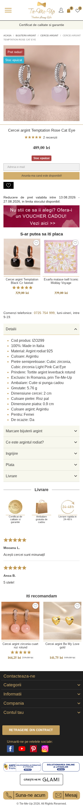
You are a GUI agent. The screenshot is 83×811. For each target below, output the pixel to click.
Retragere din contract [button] (31, 730)
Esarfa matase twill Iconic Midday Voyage (61, 281)
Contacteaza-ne (19, 676)
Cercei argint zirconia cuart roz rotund (20, 645)
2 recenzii (50, 137)
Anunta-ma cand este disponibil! (41, 175)
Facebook (10, 748)
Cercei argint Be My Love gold (62, 645)
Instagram (45, 748)
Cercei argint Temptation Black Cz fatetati (22, 281)
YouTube (21, 748)
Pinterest (33, 748)
